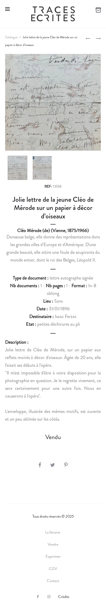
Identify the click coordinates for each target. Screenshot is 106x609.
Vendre (53, 544)
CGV (53, 569)
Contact (53, 581)
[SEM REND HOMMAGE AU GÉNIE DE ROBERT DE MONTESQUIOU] (88, 38)
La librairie (53, 532)
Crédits (63, 597)
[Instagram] (48, 596)
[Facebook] (38, 596)
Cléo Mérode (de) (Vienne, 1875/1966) (53, 230)
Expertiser (53, 556)
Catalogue (11, 37)
